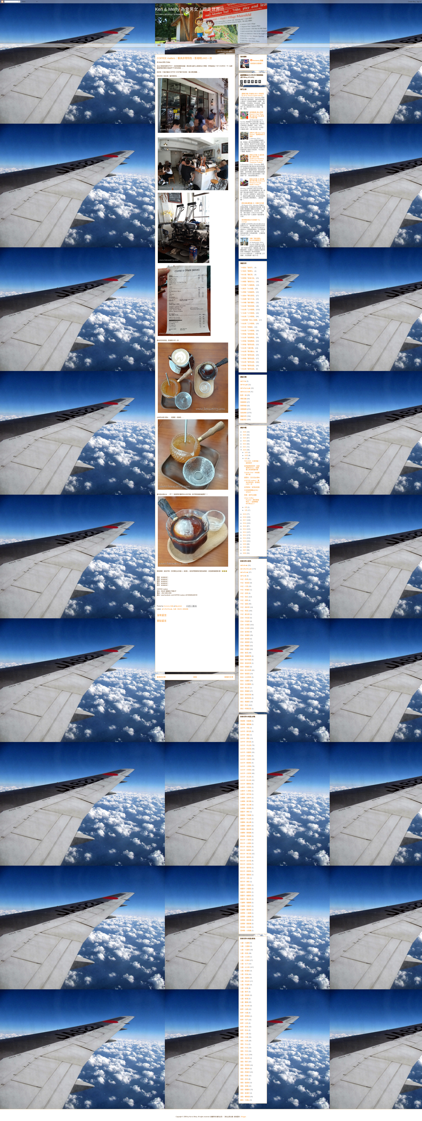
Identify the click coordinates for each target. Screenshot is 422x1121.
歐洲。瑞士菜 (245, 688)
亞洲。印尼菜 (245, 618)
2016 (245, 523)
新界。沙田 (244, 1023)
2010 (245, 541)
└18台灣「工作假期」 (248, 316)
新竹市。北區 (245, 878)
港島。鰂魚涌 (245, 1096)
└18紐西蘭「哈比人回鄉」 (249, 320)
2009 (245, 544)
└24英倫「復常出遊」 (248, 358)
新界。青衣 (244, 1030)
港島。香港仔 (245, 1093)
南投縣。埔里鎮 (245, 724)
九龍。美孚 (244, 992)
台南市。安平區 (245, 794)
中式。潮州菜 (245, 607)
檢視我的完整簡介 (256, 63)
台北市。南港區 (245, 763)
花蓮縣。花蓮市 (245, 906)
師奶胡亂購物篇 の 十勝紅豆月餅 (253, 203)
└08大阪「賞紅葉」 (247, 274)
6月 (246, 458)
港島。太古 (244, 1054)
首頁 (159, 45)
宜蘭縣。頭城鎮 (245, 833)
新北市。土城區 (245, 843)
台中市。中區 (245, 728)
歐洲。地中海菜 (245, 660)
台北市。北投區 (245, 759)
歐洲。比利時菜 (245, 677)
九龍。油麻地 (245, 978)
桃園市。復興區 (245, 892)
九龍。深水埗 (177, 609)
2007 (245, 550)
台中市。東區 (245, 735)
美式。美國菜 (245, 702)
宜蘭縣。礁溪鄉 (245, 829)
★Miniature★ (245, 392)
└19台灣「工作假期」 (248, 323)
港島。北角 (244, 1041)
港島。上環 (244, 1033)
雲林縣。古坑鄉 (245, 927)
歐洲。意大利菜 (245, 670)
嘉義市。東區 (245, 812)
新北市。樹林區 (245, 857)
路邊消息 (243, 419)
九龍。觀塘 (244, 1002)
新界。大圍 (244, 1013)
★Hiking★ (244, 385)
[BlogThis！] (189, 606)
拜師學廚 (243, 405)
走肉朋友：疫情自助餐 (252, 487)
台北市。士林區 (245, 766)
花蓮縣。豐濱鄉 (245, 909)
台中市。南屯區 (245, 731)
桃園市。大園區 (245, 889)
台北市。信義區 (245, 752)
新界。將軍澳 (245, 1016)
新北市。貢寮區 (245, 871)
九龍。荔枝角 (245, 995)
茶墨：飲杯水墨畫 (250, 495)
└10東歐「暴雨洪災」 (248, 281)
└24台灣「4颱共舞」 (247, 348)
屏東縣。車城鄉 (245, 836)
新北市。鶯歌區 (245, 875)
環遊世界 (243, 416)
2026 (245, 432)
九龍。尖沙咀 (245, 967)
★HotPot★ (244, 572)
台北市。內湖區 (245, 756)
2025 (245, 435)
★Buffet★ (243, 565)
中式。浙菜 (244, 593)
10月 (246, 455)
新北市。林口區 (245, 854)
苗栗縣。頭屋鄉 (245, 923)
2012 (245, 535)
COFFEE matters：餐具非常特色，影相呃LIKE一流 (252, 482)
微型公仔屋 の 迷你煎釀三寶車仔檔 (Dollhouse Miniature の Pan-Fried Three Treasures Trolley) (256, 158)
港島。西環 (244, 1075)
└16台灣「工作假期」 (248, 309)
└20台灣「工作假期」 (248, 330)
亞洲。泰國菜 (245, 635)
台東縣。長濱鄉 (245, 808)
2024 (245, 438)
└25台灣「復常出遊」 (248, 362)
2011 (244, 538)
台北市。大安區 (245, 773)
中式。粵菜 (244, 611)
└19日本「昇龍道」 (247, 327)
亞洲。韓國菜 (245, 646)
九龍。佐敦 (244, 953)
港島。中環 (244, 1037)
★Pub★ (243, 576)
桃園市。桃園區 (245, 895)
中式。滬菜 (244, 604)
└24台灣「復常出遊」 (248, 355)
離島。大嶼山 (245, 1100)
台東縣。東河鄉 (245, 801)
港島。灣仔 (244, 1062)
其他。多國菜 (245, 649)
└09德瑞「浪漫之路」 (248, 278)
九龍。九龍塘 (245, 946)
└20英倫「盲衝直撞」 (248, 334)
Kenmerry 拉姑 (258, 60)
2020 (245, 450)
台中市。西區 (245, 738)
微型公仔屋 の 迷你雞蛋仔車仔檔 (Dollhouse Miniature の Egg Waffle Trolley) (257, 181)
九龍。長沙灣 (245, 1006)
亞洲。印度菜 (245, 621)
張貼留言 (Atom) (197, 683)
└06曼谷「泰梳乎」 (247, 267)
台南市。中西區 (245, 787)
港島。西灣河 (245, 1072)
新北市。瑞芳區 (245, 868)
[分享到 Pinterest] (196, 606)
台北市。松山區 (245, 780)
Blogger (243, 1116)
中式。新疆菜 (245, 590)
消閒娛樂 (243, 409)
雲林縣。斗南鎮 (245, 930)
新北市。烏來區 (245, 864)
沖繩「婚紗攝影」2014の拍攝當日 (255, 239)
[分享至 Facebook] (194, 606)
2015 (245, 526)
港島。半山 (244, 1044)
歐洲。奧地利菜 (245, 663)
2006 (245, 553)
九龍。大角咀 (245, 960)
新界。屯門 (244, 1020)
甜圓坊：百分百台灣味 (252, 477)
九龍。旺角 (244, 974)
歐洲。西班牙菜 (245, 694)
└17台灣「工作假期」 (248, 313)
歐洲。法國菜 (245, 681)
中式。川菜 (244, 586)
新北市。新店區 (245, 847)
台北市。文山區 (245, 777)
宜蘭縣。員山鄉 (245, 822)
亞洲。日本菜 (245, 628)
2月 (246, 507)
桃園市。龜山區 (245, 899)
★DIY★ (243, 381)
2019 (245, 514)
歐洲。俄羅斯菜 (245, 656)
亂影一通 (243, 395)
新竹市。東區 (245, 881)
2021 (245, 447)
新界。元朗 (244, 1009)
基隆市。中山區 (245, 819)
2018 (245, 517)
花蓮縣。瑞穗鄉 (245, 902)
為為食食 (185, 609)
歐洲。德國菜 (245, 667)
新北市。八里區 (245, 840)
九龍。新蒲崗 (245, 971)
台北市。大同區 (245, 770)
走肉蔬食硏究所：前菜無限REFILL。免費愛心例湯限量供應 (252, 468)
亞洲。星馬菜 (245, 632)
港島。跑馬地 (245, 1083)
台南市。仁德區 (245, 791)
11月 (246, 452)
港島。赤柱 (244, 1079)
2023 (245, 441)
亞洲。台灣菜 (245, 625)
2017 (245, 520)
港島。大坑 (244, 1048)
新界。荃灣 (244, 1027)
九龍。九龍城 (245, 943)
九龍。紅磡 (244, 988)
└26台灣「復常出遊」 (248, 369)
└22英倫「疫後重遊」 (248, 341)
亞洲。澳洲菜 (245, 639)
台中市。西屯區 (245, 742)
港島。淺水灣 (245, 1058)
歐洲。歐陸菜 (245, 673)
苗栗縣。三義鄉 (245, 913)
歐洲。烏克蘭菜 (245, 684)
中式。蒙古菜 (245, 614)
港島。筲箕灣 (245, 1065)
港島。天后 (244, 1051)
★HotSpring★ (245, 388)
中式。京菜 (244, 579)
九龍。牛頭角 (245, 985)
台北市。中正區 (245, 749)
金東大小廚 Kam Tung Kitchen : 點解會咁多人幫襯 (257, 134)
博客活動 (243, 399)
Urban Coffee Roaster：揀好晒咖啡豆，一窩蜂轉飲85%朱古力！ (251, 500)
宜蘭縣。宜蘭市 (245, 826)
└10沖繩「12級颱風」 (248, 285)
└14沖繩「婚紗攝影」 (248, 302)
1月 (246, 510)
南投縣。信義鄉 (245, 721)
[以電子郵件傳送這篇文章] (187, 606)
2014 (245, 529)
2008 (245, 547)
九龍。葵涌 (244, 999)
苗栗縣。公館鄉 (245, 916)
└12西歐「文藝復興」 (248, 292)
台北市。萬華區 (245, 784)
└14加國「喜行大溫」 (248, 299)
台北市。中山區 (245, 745)
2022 (245, 444)
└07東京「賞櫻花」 (247, 271)
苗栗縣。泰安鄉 (245, 920)
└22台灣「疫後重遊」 (248, 337)
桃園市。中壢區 (245, 885)
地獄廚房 (243, 402)
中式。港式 (244, 597)
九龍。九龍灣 (245, 950)
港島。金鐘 (244, 1086)
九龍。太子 (244, 964)
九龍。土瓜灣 (245, 957)
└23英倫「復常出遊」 (248, 344)
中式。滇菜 (244, 600)
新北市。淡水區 (245, 861)
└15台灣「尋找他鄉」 (248, 306)
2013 (245, 532)
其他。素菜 (244, 653)
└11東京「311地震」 (247, 288)
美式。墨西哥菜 (245, 698)
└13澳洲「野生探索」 (248, 295)
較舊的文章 (229, 677)
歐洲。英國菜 (245, 691)
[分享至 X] (191, 606)
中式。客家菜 (245, 583)
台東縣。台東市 (245, 798)
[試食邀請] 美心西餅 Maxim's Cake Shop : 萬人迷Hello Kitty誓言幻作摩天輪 (256, 115)
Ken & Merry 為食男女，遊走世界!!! (189, 9)
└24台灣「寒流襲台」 (248, 351)
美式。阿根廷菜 (245, 708)
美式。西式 (244, 705)
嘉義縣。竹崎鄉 (245, 815)
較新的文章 (161, 677)
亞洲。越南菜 (245, 642)
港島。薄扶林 (245, 1068)
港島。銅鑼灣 (245, 1089)
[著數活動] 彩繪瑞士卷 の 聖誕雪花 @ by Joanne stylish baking (253, 94)
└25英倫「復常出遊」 (248, 365)
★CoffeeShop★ (167, 609)
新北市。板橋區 (245, 850)
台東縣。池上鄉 (245, 805)
